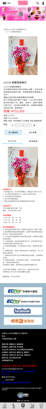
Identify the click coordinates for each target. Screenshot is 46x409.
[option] (23, 13)
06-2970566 (15, 276)
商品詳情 (12, 141)
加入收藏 (33, 132)
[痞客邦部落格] (23, 321)
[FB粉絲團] (23, 311)
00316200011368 (14, 210)
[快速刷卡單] (23, 291)
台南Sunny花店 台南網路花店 (15, 29)
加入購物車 (13, 132)
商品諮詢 (33, 141)
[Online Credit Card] (23, 301)
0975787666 (10, 377)
